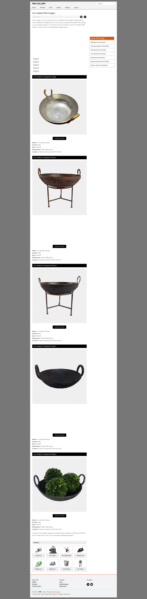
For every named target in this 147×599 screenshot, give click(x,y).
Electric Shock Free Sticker (99, 65)
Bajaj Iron (52, 569)
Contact (34, 584)
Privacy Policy (36, 586)
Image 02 (36, 62)
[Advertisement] (59, 43)
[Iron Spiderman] (66, 547)
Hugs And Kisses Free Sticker (100, 61)
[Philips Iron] (38, 561)
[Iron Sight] (52, 547)
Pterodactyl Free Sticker (98, 50)
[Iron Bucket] (66, 561)
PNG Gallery (39, 3)
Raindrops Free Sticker (98, 57)
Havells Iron (80, 555)
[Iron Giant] (80, 561)
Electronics (62, 586)
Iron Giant (80, 569)
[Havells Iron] (80, 547)
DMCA (34, 582)
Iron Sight (52, 555)
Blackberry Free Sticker (98, 42)
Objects (38, 16)
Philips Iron (38, 569)
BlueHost (57, 592)
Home (34, 16)
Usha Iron (39, 555)
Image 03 (36, 65)
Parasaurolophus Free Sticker (100, 46)
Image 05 (36, 71)
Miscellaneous (63, 584)
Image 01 (36, 59)
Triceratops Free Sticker (98, 54)
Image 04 (36, 68)
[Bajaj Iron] (52, 561)
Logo (61, 582)
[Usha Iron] (38, 547)
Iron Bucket (66, 569)
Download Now (59, 138)
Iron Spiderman (66, 555)
